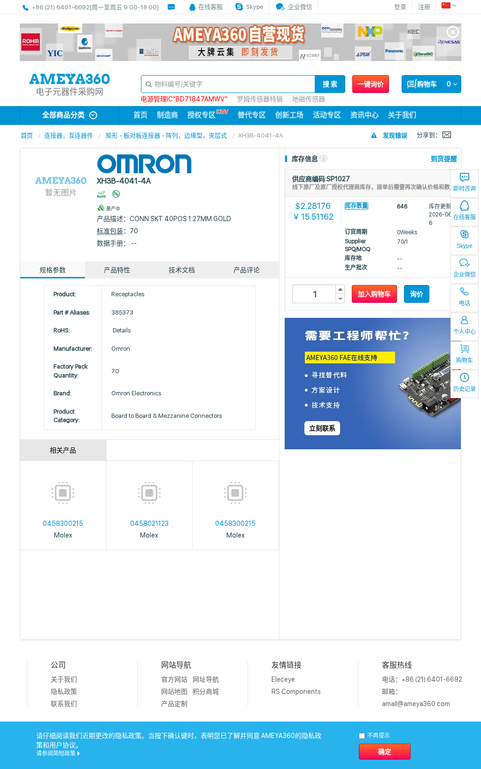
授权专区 (201, 115)
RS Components (296, 691)
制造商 (167, 115)
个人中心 (464, 332)
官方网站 (174, 679)
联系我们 (64, 703)
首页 (140, 115)
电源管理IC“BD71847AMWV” (183, 99)
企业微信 (464, 274)
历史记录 (464, 389)
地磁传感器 (308, 99)
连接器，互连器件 (68, 135)
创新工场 (289, 115)
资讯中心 (364, 115)
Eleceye (283, 679)
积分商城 (206, 691)
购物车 (464, 360)
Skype (465, 246)
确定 (384, 751)
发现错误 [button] (395, 135)
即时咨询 (464, 188)
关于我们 (402, 115)
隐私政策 (64, 691)
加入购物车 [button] (374, 294)
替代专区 (252, 115)
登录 (400, 6)
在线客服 (464, 217)
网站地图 (174, 691)
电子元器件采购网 (69, 92)
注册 (424, 6)
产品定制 (174, 703)
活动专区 (327, 115)
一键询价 (370, 84)
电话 (464, 303)
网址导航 (206, 679)
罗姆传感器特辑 (260, 99)
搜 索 (330, 84)
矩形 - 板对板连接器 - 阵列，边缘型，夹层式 (166, 135)
